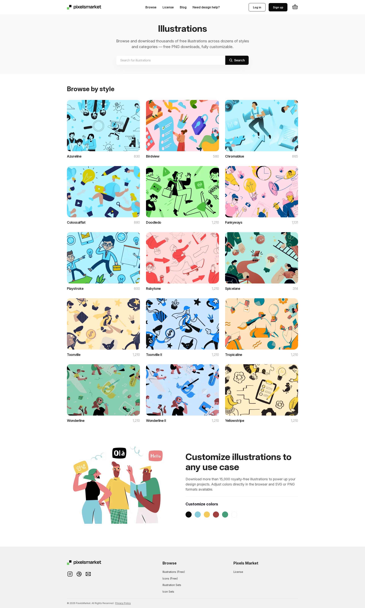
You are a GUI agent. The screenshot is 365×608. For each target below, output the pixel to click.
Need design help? (206, 7)
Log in (257, 7)
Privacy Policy (123, 603)
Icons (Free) (170, 578)
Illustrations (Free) (174, 571)
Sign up (278, 7)
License (168, 7)
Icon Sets (168, 591)
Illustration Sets (172, 585)
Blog (183, 7)
